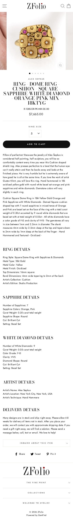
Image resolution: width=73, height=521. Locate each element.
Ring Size (35, 126)
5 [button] (41, 74)
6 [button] (44, 74)
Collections (36, 493)
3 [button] (35, 74)
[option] (36, 41)
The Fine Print (37, 482)
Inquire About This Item (36, 443)
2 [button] (33, 74)
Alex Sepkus (36, 79)
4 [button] (38, 74)
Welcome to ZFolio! (36, 503)
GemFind (42, 515)
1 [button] (30, 73)
